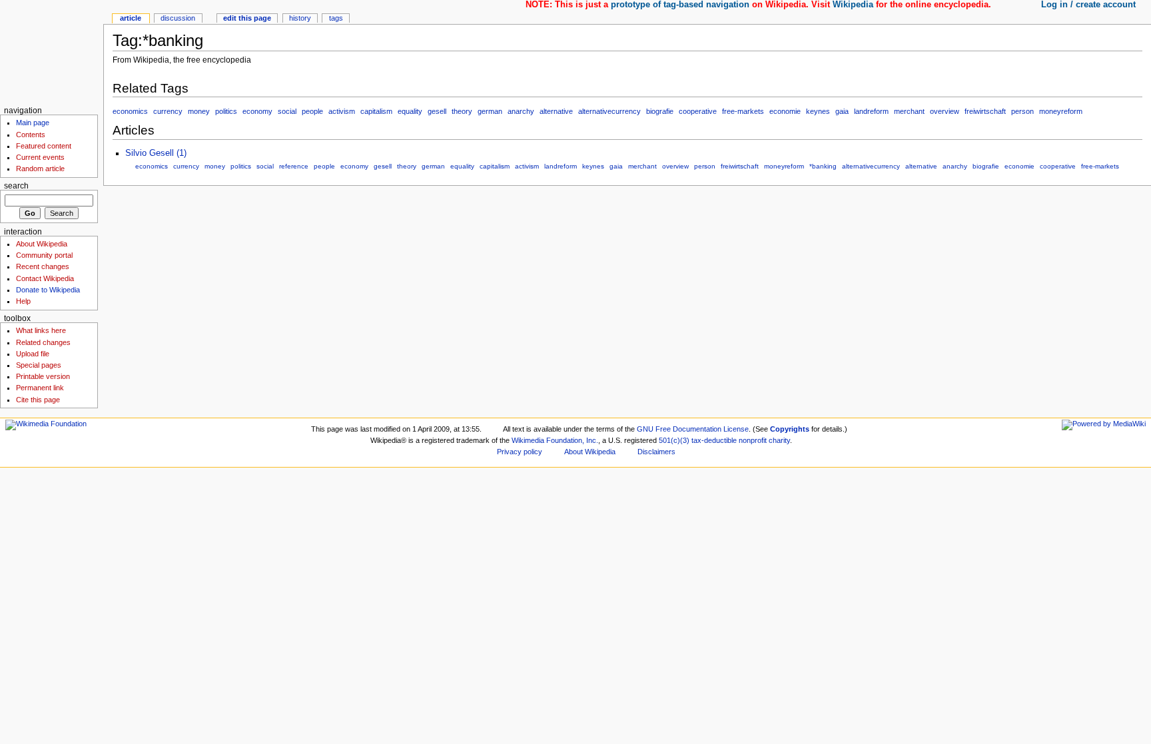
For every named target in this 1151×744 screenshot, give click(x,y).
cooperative (698, 111)
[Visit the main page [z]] (51, 51)
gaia (842, 111)
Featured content (43, 146)
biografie (659, 111)
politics (226, 111)
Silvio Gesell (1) (156, 153)
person (1022, 111)
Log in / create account (1088, 4)
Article (130, 18)
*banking (823, 166)
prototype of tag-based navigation (680, 4)
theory (462, 111)
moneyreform (1060, 111)
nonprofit (753, 440)
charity (779, 440)
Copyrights (789, 429)
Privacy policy (519, 452)
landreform (871, 111)
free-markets (743, 111)
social (287, 111)
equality (410, 111)
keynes (818, 111)
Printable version (43, 376)
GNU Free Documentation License (693, 429)
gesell (437, 111)
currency (168, 111)
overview (944, 111)
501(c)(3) (674, 440)
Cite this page (38, 400)
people (312, 111)
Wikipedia (853, 4)
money (199, 111)
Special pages (38, 365)
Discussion (178, 18)
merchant (909, 111)
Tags (336, 18)
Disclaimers (656, 452)
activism (341, 111)
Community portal (44, 255)
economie (785, 111)
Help (23, 301)
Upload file (32, 354)
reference (293, 166)
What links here (41, 330)
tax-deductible (714, 440)
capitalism (376, 111)
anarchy (521, 111)
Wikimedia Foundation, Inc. (555, 440)
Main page (32, 123)
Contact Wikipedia (45, 278)
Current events (40, 157)
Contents (30, 135)
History (300, 18)
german (490, 111)
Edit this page (247, 18)
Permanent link (40, 388)
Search (16, 186)
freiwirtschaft (985, 111)
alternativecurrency (609, 111)
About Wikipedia (41, 244)
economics (130, 111)
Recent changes (42, 266)
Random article (40, 169)
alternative (556, 111)
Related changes (43, 342)
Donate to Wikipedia (48, 290)
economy (257, 111)
